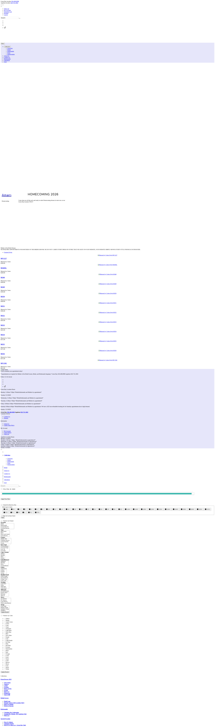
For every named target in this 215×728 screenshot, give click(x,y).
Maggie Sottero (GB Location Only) (14, 703)
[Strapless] (5, 610)
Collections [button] (7, 455)
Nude (7, 659)
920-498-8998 (15, 1)
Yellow (8, 618)
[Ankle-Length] (4, 576)
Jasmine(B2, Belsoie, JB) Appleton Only (15, 714)
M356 (3, 354)
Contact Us (7, 416)
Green (7, 623)
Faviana (6, 687)
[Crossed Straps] (5, 548)
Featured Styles (8, 252)
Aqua (7, 627)
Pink (7, 644)
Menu (2, 43)
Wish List (6, 8)
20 (81, 509)
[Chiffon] (4, 570)
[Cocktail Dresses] (7, 528)
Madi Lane (7, 701)
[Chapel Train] (4, 579)
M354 (3, 335)
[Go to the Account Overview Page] (1, 6)
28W (184, 509)
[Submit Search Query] (19, 486)
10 (49, 509)
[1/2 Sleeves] (6, 598)
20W (152, 509)
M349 (3, 287)
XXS (208, 509)
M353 (3, 325)
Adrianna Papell (8, 723)
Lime (7, 625)
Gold (7, 660)
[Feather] (4, 571)
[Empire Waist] (5, 592)
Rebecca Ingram (8, 706)
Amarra (7, 195)
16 (68, 509)
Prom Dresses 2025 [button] (6, 679)
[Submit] (19, 18)
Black (7, 664)
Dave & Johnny (8, 722)
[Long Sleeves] (6, 601)
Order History (7, 432)
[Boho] (5, 533)
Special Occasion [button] (5, 719)
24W (168, 509)
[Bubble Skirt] (6, 539)
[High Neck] (5, 586)
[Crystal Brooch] (4, 565)
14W (128, 509)
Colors (6, 685)
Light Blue (9, 630)
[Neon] (3, 556)
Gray (7, 665)
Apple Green (9, 622)
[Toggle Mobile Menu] (1, 449)
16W (136, 509)
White (7, 669)
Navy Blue (9, 635)
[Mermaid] (5, 594)
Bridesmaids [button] (4, 709)
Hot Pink (8, 645)
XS (6, 512)
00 (13, 509)
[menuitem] (109, 9)
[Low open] (5, 550)
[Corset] (6, 543)
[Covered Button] (5, 546)
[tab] (109, 455)
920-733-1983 (14, 3)
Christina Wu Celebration (11, 712)
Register (6, 13)
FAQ (5, 482)
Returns (6, 418)
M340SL (4, 268)
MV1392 (4, 363)
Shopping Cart (8, 12)
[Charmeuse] (4, 569)
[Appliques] (4, 561)
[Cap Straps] (5, 606)
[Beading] (4, 563)
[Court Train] (4, 580)
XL (31, 512)
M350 (3, 296)
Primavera (7, 693)
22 (88, 509)
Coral (7, 655)
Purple (7, 637)
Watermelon (9, 649)
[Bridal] (7, 524)
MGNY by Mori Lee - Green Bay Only (15, 725)
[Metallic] (3, 555)
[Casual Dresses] (7, 527)
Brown (7, 662)
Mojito (7, 620)
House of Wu (7, 688)
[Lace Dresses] (5, 535)
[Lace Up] (5, 549)
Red (7, 652)
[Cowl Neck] (5, 584)
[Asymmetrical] (4, 577)
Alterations (7, 479)
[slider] (193, 493)
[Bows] (4, 564)
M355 (3, 344)
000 (6, 509)
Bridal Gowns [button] (5, 698)
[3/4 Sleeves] (6, 600)
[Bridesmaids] (7, 525)
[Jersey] (4, 573)
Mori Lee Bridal (8, 704)
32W (200, 509)
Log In (6, 15)
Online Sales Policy (9, 425)
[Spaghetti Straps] (5, 609)
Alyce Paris (7, 682)
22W (160, 509)
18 (75, 509)
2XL (38, 512)
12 (55, 509)
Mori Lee (6, 691)
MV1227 (4, 258)
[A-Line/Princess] (5, 591)
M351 (3, 306)
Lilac (7, 638)
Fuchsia (8, 647)
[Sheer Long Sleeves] (6, 603)
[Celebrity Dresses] (6, 540)
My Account (7, 10)
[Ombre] (3, 558)
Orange (8, 654)
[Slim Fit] (5, 595)
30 (114, 509)
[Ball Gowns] (5, 531)
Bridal (5, 467)
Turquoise (8, 628)
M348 (3, 277)
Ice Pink (8, 642)
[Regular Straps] (5, 607)
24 (95, 509)
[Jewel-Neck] (5, 588)
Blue (7, 633)
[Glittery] (3, 554)
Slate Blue (8, 632)
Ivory (7, 657)
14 (62, 509)
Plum (7, 650)
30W (192, 509)
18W (144, 509)
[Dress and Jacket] (5, 534)
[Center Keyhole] (6, 541)
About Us (6, 424)
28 (108, 509)
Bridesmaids (7, 476)
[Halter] (5, 585)
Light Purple (9, 640)
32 (121, 509)
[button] (7, 47)
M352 (3, 316)
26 (101, 509)
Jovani (6, 690)
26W (176, 509)
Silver (7, 667)
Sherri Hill (7, 694)
